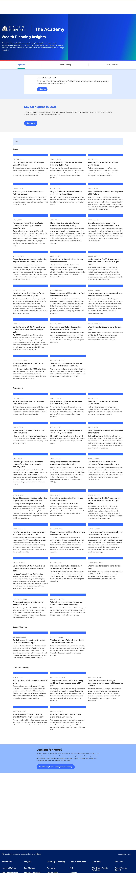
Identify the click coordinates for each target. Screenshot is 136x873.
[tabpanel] (68, 266)
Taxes (17, 141)
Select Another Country (124, 855)
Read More (31, 123)
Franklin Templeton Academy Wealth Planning (55, 767)
